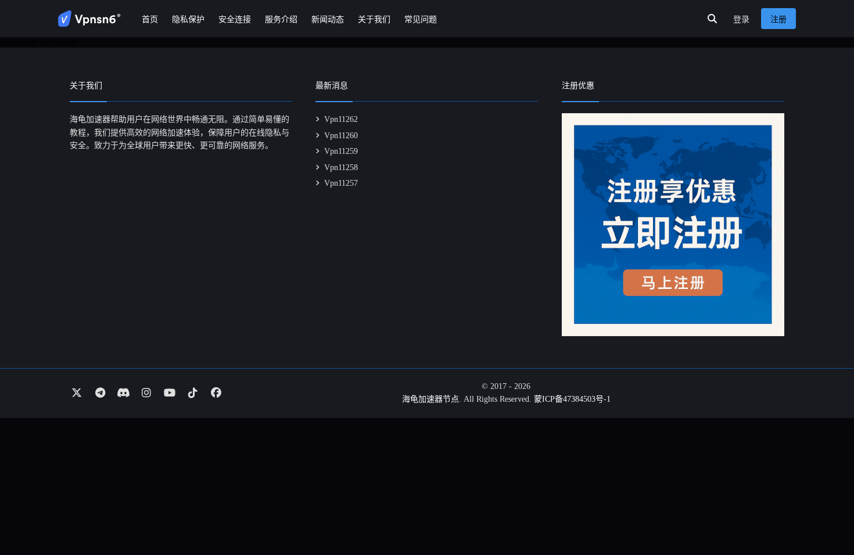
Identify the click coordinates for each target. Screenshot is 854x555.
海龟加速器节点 (430, 399)
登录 (741, 19)
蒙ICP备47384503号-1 (572, 399)
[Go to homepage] (89, 18)
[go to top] (822, 513)
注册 (778, 19)
